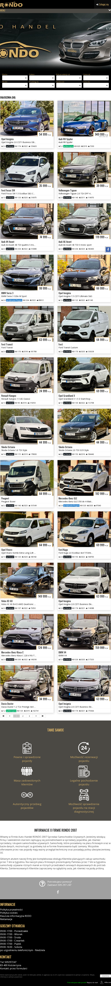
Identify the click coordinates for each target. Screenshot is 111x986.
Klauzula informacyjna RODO (15, 916)
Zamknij (105, 976)
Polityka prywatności (11, 909)
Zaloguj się (103, 4)
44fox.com (107, 982)
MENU (2, 10)
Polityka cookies (9, 912)
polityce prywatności (15, 977)
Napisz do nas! (82, 982)
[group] (55, 42)
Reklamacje (6, 919)
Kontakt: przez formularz (13, 968)
